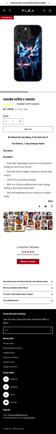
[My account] (44, 10)
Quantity (5, 116)
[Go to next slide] (49, 3)
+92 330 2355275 (28, 418)
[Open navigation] (6, 10)
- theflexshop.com (18, 429)
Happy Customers (10, 366)
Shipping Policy (9, 352)
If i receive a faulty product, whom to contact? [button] (18, 294)
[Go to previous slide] (7, 3)
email (6, 330)
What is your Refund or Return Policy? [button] (15, 288)
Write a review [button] (28, 261)
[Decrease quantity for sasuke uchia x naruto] (6, 121)
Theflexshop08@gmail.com (18, 415)
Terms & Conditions (10, 357)
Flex (10, 429)
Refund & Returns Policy (12, 348)
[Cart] (50, 10)
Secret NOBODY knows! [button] (11, 300)
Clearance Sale (8, 362)
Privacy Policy (8, 343)
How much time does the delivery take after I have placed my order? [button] (25, 281)
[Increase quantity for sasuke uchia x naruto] (20, 121)
